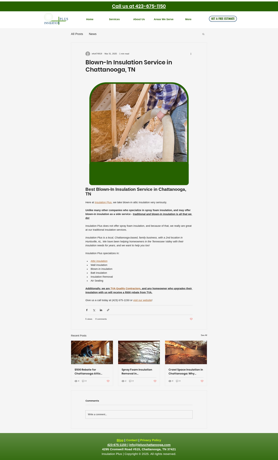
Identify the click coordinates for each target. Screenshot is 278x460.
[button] (203, 34)
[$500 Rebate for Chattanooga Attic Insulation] (92, 352)
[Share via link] (108, 310)
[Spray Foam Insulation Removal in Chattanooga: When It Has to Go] (139, 352)
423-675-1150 (117, 444)
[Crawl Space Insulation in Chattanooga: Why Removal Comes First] (186, 352)
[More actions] (191, 54)
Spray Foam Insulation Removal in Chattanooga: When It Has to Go (137, 371)
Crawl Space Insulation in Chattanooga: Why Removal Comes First (186, 371)
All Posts (77, 34)
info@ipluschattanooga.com (150, 444)
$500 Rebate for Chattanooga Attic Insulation (87, 371)
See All (204, 335)
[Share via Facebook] (86, 310)
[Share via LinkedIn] (101, 310)
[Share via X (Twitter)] (94, 310)
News (93, 34)
